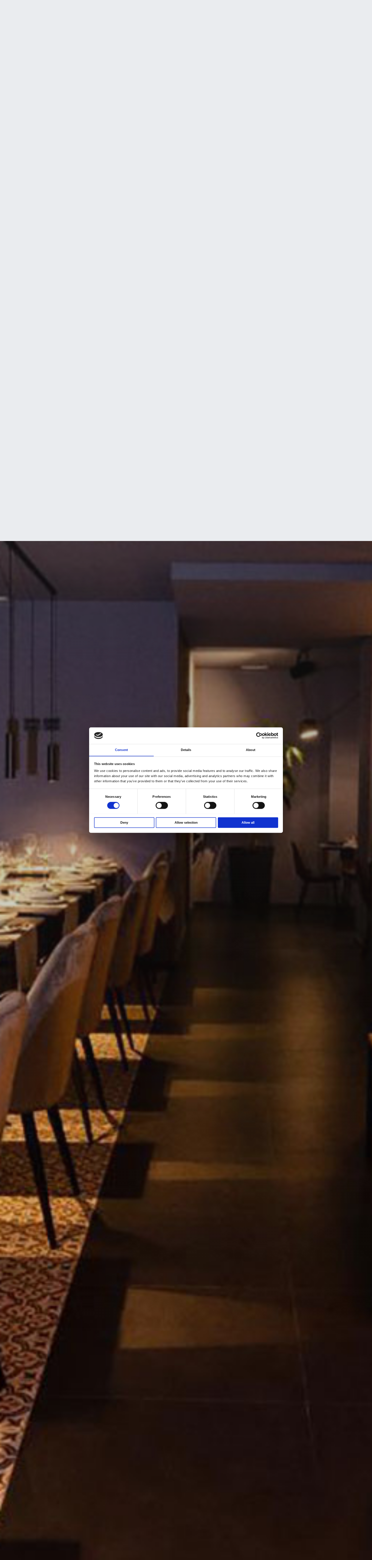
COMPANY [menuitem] (115, 7)
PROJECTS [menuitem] (213, 7)
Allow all (248, 822)
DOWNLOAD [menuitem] (237, 7)
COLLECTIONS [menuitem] (189, 7)
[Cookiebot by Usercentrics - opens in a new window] (259, 735)
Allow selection (186, 822)
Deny (124, 822)
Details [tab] (186, 750)
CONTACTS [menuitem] (261, 7)
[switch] (162, 805)
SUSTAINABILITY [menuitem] (142, 7)
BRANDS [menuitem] (166, 7)
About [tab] (250, 750)
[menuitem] (289, 6)
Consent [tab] (121, 750)
